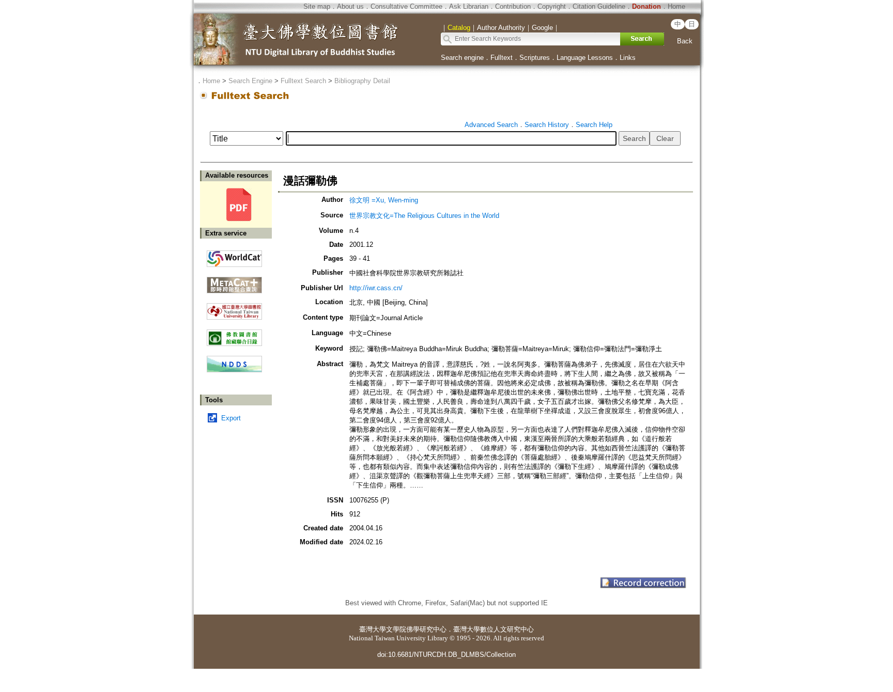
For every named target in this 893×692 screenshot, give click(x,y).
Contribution (513, 6)
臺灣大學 (372, 629)
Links (628, 57)
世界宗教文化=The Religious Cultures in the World (424, 215)
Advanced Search (491, 125)
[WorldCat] (234, 256)
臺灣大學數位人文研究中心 (493, 629)
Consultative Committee (406, 6)
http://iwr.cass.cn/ (376, 288)
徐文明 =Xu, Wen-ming (383, 200)
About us (350, 6)
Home (676, 6)
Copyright (551, 6)
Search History (547, 125)
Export (231, 418)
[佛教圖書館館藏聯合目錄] (234, 334)
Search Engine (250, 81)
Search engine (462, 57)
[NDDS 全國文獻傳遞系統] (234, 370)
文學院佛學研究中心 (416, 629)
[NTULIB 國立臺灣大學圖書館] (234, 307)
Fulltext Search (303, 81)
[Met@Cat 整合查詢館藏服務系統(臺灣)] (234, 281)
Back (684, 41)
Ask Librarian (468, 6)
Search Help (594, 125)
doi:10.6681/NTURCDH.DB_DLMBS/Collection (446, 654)
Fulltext (501, 57)
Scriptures (534, 57)
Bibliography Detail (362, 81)
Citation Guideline (599, 6)
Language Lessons (585, 57)
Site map (316, 6)
